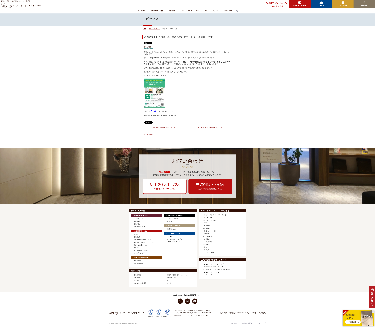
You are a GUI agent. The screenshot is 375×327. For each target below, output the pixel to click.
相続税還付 (137, 261)
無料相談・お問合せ (228, 313)
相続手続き (137, 224)
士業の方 (241, 313)
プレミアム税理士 (172, 218)
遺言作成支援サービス (140, 245)
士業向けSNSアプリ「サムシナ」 (214, 266)
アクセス (215, 11)
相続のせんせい (172, 229)
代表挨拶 (207, 228)
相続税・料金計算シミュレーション (178, 275)
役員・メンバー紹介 (210, 231)
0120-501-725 (278, 3)
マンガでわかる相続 (140, 283)
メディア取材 (251, 313)
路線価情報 (137, 277)
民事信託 (136, 248)
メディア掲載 (208, 242)
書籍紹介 (207, 244)
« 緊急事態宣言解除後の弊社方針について (164, 127)
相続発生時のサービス (142, 215)
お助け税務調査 (138, 263)
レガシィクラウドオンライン (213, 272)
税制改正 (136, 280)
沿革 (205, 223)
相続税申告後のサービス (142, 257)
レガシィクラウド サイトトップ (214, 264)
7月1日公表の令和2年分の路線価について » (210, 127)
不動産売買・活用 (139, 226)
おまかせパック (138, 218)
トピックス (152, 29)
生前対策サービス (140, 231)
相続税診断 (137, 237)
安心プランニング (139, 234)
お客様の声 (207, 239)
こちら (153, 111)
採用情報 (262, 313)
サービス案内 (141, 11)
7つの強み (207, 233)
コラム (169, 283)
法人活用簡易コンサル (140, 250)
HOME (144, 29)
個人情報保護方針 (247, 323)
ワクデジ (169, 236)
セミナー (157, 29)
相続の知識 (172, 11)
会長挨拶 (207, 225)
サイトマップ (261, 323)
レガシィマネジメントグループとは (190, 11)
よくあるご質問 (228, 11)
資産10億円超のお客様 (157, 11)
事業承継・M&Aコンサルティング (144, 242)
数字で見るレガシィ (210, 220)
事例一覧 (169, 221)
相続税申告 (137, 221)
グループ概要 (208, 217)
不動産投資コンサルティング (143, 239)
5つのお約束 (208, 236)
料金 (206, 11)
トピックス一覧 (147, 134)
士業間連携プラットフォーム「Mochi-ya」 (217, 269)
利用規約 (234, 323)
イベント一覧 (208, 275)
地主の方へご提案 (139, 253)
